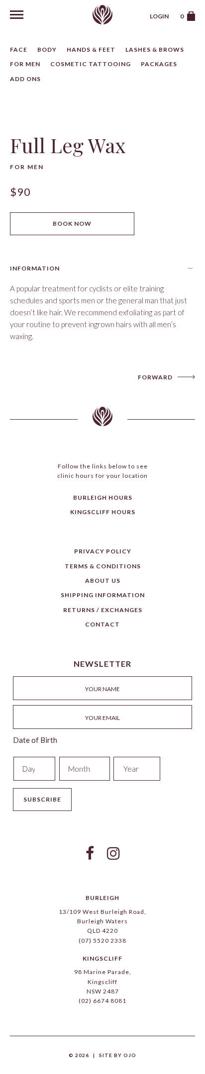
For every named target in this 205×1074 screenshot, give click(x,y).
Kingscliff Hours (102, 512)
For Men (25, 64)
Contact (102, 624)
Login (159, 16)
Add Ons (25, 79)
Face (18, 49)
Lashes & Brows (154, 49)
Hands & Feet (91, 49)
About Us (102, 580)
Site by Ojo (117, 1055)
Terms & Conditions (103, 566)
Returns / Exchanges (102, 610)
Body (47, 49)
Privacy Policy (102, 551)
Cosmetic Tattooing (90, 64)
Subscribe (42, 799)
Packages (159, 64)
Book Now (72, 223)
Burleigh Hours (102, 497)
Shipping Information (103, 595)
